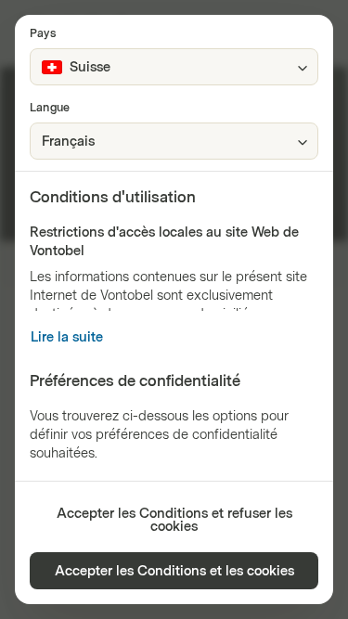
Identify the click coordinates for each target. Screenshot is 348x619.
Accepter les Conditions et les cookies (174, 571)
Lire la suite (67, 337)
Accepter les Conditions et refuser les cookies (174, 520)
